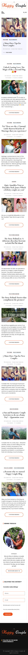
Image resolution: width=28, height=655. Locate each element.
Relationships (13, 39)
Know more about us (14, 571)
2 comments (18, 136)
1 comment (18, 364)
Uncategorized (14, 409)
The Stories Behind (14, 235)
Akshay (10, 77)
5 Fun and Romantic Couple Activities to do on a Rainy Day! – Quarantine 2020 (14, 414)
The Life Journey (8, 468)
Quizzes (14, 181)
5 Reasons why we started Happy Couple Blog (14, 472)
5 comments (18, 479)
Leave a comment (18, 77)
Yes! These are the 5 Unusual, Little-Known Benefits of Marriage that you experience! (13, 128)
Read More (9, 52)
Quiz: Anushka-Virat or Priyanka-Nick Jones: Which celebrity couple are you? (14, 187)
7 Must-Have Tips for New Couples (12, 44)
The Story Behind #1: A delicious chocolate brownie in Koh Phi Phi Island (14, 240)
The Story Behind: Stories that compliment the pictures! (13, 298)
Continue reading (14, 112)
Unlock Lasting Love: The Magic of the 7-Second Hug (14, 68)
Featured (5, 39)
